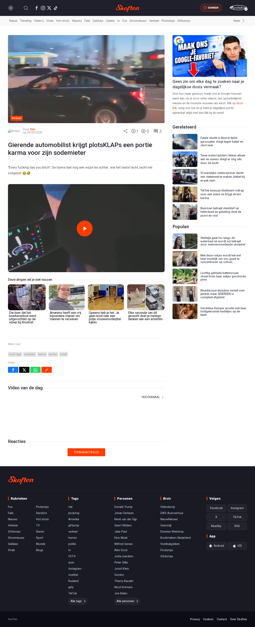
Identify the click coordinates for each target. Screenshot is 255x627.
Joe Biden (120, 593)
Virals (50, 20)
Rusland (73, 581)
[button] (26, 8)
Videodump (167, 507)
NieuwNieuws (169, 519)
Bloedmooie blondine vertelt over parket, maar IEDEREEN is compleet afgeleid (222, 294)
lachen (53, 354)
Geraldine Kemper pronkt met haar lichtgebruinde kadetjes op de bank (223, 312)
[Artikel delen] (125, 131)
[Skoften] (21, 480)
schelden (29, 354)
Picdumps (168, 20)
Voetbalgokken (170, 544)
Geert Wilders (123, 525)
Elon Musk (121, 538)
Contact (222, 619)
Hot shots (63, 20)
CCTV (72, 556)
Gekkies (98, 20)
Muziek (40, 544)
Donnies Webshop (172, 531)
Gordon (119, 575)
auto (71, 562)
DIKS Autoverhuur (171, 513)
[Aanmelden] (238, 7)
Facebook (216, 508)
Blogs (39, 550)
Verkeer (154, 20)
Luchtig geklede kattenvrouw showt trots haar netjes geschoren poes (223, 276)
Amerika (73, 519)
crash (63, 354)
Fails (87, 20)
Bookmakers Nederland (175, 538)
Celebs (110, 20)
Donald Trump (123, 507)
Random (41, 513)
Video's (39, 20)
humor (72, 538)
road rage (15, 354)
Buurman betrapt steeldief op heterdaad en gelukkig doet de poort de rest (220, 212)
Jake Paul (120, 531)
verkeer (73, 531)
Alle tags (76, 601)
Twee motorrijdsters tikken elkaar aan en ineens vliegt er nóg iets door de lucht (223, 159)
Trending (25, 20)
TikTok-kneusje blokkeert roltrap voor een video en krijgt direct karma (222, 194)
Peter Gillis (121, 562)
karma (42, 354)
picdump (73, 513)
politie (72, 544)
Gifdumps (183, 20)
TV (38, 525)
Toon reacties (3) (86, 452)
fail (70, 507)
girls (71, 587)
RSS (237, 526)
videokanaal (151, 397)
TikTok (72, 593)
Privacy (195, 619)
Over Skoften (238, 619)
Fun (124, 20)
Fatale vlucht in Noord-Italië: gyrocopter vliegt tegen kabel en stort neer (221, 141)
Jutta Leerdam (123, 556)
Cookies (208, 619)
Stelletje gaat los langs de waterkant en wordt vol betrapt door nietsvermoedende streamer (223, 241)
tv (118, 20)
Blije (32, 129)
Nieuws (77, 20)
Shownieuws (138, 20)
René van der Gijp (125, 519)
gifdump (73, 525)
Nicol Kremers (123, 587)
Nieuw (13, 20)
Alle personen (125, 601)
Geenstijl (165, 525)
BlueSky (216, 526)
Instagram (74, 568)
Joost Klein (121, 568)
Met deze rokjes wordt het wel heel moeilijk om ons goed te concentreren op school (220, 259)
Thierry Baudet (123, 581)
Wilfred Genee (123, 544)
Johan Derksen (124, 513)
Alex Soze (121, 550)
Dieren (40, 531)
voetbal (73, 575)
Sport (39, 538)
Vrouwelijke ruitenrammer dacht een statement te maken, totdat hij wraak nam (222, 176)
